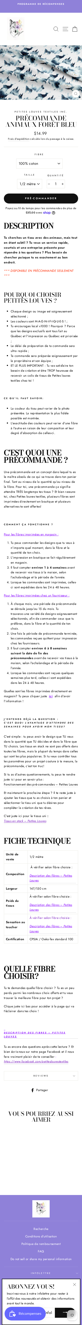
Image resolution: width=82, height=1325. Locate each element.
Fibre (39, 154)
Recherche (40, 1229)
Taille (29, 175)
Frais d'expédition (18, 139)
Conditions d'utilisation (41, 1236)
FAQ (41, 1251)
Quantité (55, 175)
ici (51, 696)
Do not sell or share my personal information (41, 1259)
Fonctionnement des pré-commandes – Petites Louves (41, 784)
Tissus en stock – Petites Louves (25, 821)
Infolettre (41, 1273)
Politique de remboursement (41, 1244)
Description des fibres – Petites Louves (51, 878)
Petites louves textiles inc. (41, 111)
